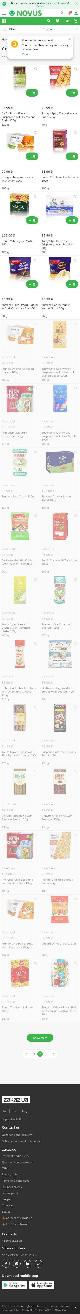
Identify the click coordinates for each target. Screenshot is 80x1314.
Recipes (7, 1199)
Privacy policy (10, 1174)
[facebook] (6, 1264)
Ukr (4, 1111)
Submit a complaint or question (21, 1141)
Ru (14, 1111)
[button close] (76, 3)
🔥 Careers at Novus (15, 1224)
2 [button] (40, 1054)
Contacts (7, 1205)
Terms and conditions (15, 1180)
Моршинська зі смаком (54, 3)
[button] (62, 13)
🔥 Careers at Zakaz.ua (17, 1218)
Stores (6, 1211)
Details (40, 6)
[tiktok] (38, 1264)
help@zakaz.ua (12, 1240)
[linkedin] (27, 1264)
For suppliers (10, 1193)
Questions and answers (17, 1135)
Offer (5, 1168)
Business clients (12, 1187)
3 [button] (45, 1054)
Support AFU (10, 1119)
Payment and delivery (15, 1156)
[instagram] (17, 1264)
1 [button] (34, 1054)
